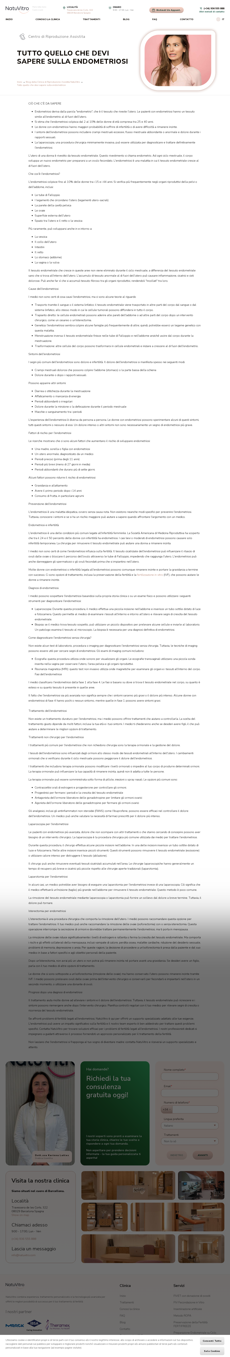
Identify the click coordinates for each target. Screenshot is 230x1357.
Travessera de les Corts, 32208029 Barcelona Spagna (80, 11)
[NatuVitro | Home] (15, 1286)
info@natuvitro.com (24, 1255)
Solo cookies (212, 1351)
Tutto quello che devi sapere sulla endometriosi (41, 85)
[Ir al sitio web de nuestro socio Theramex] (57, 1325)
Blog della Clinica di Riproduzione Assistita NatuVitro (53, 81)
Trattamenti (91, 19)
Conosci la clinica (48, 19)
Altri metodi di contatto (211, 11)
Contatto (186, 19)
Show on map (20, 1215)
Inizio (9, 19)
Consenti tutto (212, 1340)
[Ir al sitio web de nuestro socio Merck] (15, 1325)
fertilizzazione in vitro (150, 575)
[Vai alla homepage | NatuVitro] (17, 10)
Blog (126, 19)
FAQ (154, 19)
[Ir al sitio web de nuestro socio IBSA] (34, 1325)
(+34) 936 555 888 (24, 1239)
